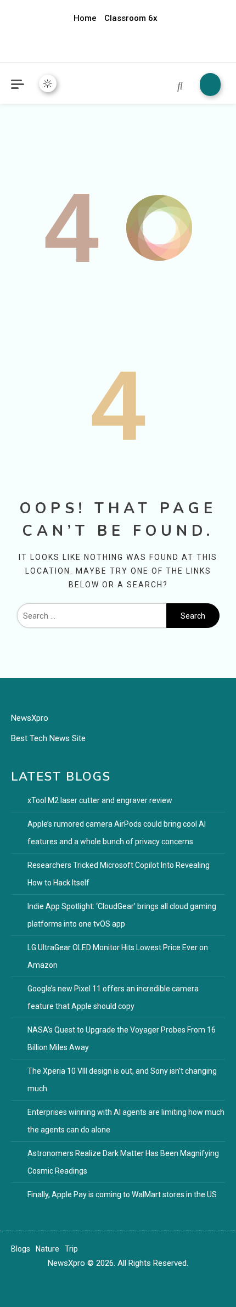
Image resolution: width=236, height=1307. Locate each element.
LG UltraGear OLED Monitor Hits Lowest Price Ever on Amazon (117, 956)
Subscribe (210, 84)
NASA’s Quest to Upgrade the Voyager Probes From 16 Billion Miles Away (121, 1038)
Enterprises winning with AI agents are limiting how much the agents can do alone (125, 1121)
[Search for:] (91, 616)
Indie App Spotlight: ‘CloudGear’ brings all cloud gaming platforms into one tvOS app (121, 915)
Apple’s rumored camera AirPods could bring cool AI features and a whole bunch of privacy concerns (116, 833)
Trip (71, 1248)
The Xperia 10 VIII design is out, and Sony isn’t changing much (122, 1080)
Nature (47, 1248)
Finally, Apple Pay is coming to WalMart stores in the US (122, 1194)
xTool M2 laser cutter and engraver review (99, 800)
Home (85, 18)
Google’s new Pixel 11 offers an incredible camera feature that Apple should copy (113, 997)
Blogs (20, 1248)
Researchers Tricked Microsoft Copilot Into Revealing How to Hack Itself (118, 874)
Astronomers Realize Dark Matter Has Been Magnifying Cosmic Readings (123, 1162)
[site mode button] (48, 83)
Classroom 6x (131, 18)
